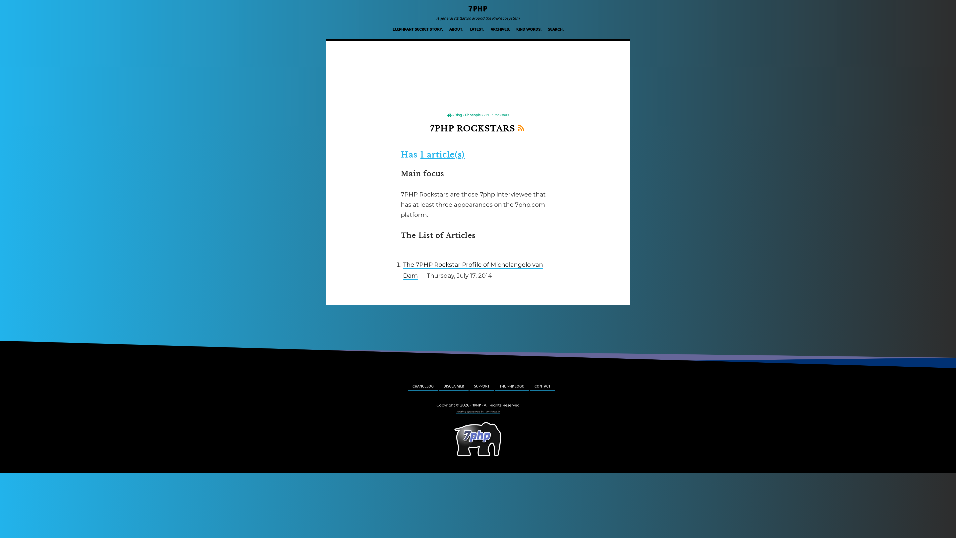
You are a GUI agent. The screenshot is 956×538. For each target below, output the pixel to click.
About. (456, 29)
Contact (542, 386)
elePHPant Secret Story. (418, 29)
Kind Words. (528, 29)
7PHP (477, 9)
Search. (556, 29)
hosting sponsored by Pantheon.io (478, 411)
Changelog (423, 386)
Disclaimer (454, 386)
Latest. (477, 29)
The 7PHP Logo (512, 386)
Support (481, 386)
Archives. (500, 29)
